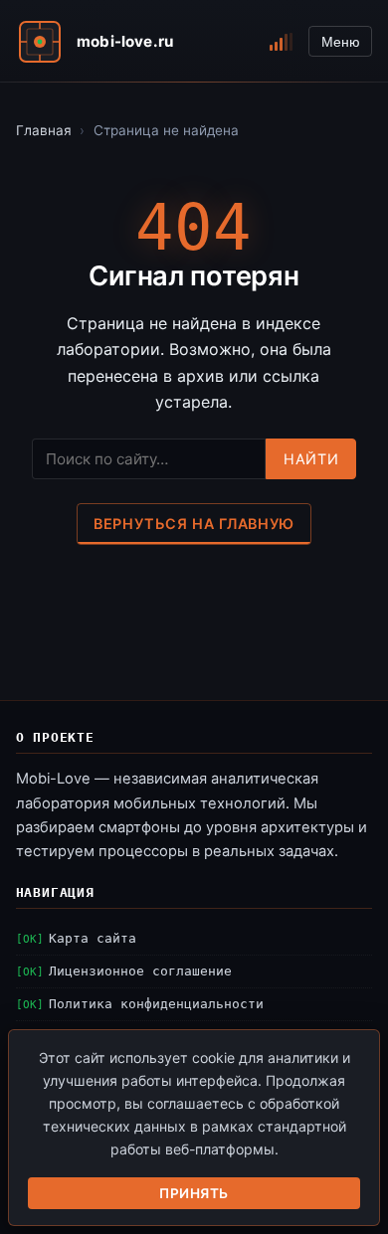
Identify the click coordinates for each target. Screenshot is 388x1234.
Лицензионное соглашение (140, 971)
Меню (340, 42)
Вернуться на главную (194, 523)
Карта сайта (92, 938)
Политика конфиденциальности (156, 1003)
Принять (194, 1193)
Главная (44, 130)
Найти (311, 458)
